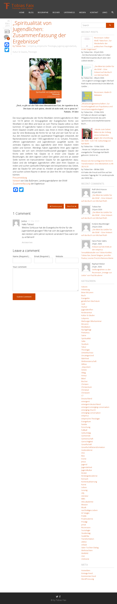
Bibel (83, 378)
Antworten (27, 242)
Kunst (83, 484)
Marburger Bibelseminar (91, 321)
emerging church (88, 410)
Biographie (43, 12)
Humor (84, 307)
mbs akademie (87, 502)
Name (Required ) (21, 256)
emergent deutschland (91, 404)
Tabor (83, 347)
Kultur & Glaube (20, 52)
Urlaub (84, 545)
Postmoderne (87, 519)
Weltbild (84, 553)
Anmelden (85, 570)
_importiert (85, 367)
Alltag (83, 373)
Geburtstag (86, 433)
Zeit (83, 556)
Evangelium (86, 421)
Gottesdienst (86, 450)
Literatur (84, 496)
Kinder (84, 473)
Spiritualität (86, 338)
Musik (83, 507)
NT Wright (85, 513)
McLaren (85, 324)
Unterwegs (69, 12)
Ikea (83, 456)
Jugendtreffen (87, 309)
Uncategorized (87, 355)
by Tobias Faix (19, 46)
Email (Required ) (42, 256)
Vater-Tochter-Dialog (89, 547)
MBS (83, 499)
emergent (85, 401)
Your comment (20, 267)
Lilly (82, 493)
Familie (84, 424)
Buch (83, 295)
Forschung (85, 427)
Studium (84, 344)
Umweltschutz (87, 352)
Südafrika (85, 536)
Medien (82, 12)
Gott (83, 304)
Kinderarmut (86, 312)
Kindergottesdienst (89, 476)
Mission (84, 504)
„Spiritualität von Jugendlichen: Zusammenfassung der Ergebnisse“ (39, 32)
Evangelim (85, 298)
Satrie (83, 335)
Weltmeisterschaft (88, 361)
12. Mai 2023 (33, 221)
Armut (83, 375)
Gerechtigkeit (87, 441)
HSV (83, 453)
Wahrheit (85, 358)
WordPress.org (87, 579)
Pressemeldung (20, 177)
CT (82, 395)
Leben (84, 487)
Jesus (83, 461)
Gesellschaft (86, 444)
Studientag (85, 533)
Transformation (87, 539)
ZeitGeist (85, 559)
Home (21, 12)
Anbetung (85, 289)
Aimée (84, 370)
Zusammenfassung (22, 183)
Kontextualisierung (89, 481)
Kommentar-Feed (88, 576)
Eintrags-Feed (87, 573)
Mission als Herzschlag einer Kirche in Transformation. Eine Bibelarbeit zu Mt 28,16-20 (97, 164)
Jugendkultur (86, 470)
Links (104, 12)
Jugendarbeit (70, 46)
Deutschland (86, 398)
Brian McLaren (87, 292)
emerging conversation (91, 413)
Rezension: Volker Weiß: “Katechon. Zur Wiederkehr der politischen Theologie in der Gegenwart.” (96, 44)
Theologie (32, 52)
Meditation (85, 327)
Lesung (84, 490)
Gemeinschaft (87, 439)
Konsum (84, 479)
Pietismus (85, 332)
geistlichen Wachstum (90, 301)
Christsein (85, 393)
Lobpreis (85, 318)
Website (59, 256)
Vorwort (17, 180)
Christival (85, 390)
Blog (31, 12)
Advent (84, 287)
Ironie (83, 459)
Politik (83, 516)
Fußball (84, 430)
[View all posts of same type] (7, 31)
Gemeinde (85, 436)
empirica (32, 46)
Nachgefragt (86, 330)
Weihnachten (87, 550)
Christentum (86, 387)
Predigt (84, 522)
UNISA (84, 542)
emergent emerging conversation (95, 407)
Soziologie (85, 530)
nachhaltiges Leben (89, 510)
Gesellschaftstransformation (93, 447)
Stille (83, 341)
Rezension (85, 527)
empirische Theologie (47, 46)
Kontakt (94, 12)
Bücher (56, 12)
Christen (84, 384)
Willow (84, 364)
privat (83, 524)
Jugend (61, 46)
